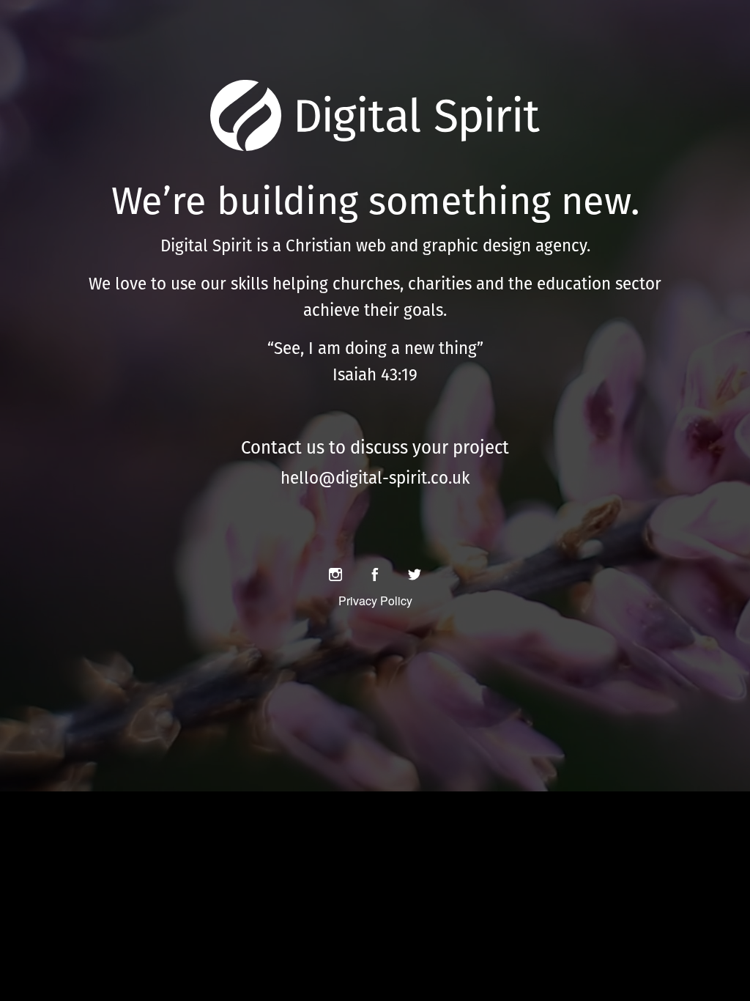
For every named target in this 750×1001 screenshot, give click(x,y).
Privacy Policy (375, 600)
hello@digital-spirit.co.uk (375, 478)
